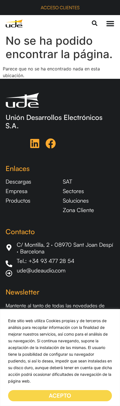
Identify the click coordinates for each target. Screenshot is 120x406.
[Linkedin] (35, 143)
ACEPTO (60, 395)
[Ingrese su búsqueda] (94, 23)
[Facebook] (50, 143)
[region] (60, 357)
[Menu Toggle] (110, 23)
